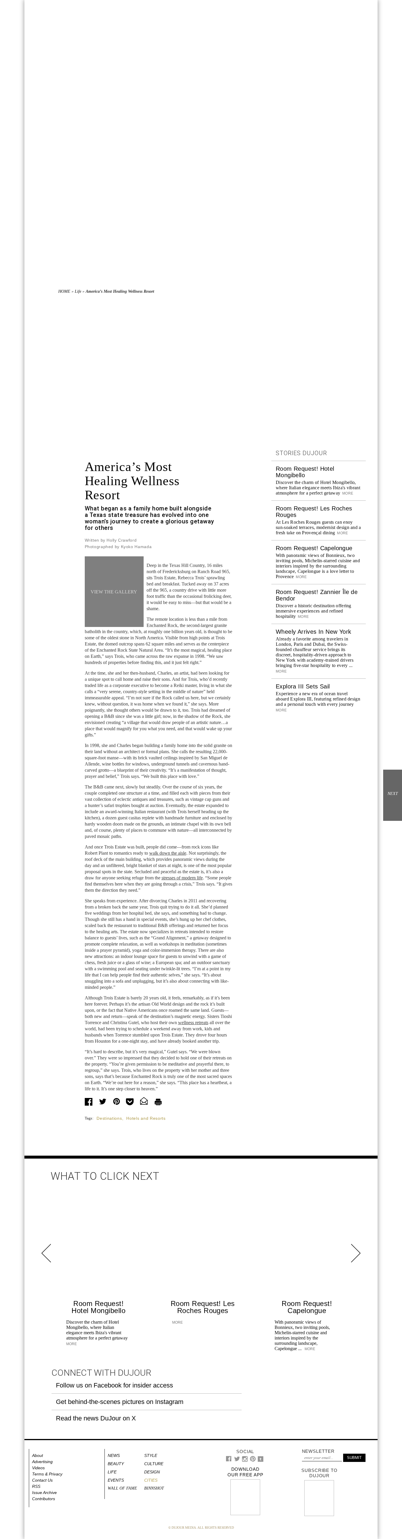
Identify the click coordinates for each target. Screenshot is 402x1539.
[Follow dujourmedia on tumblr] (261, 1460)
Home (64, 291)
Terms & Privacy (47, 1474)
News (114, 1455)
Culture (153, 1463)
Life (78, 291)
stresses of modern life (182, 877)
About (37, 1455)
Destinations (109, 1118)
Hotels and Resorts (146, 1118)
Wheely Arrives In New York (313, 631)
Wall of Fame (122, 1488)
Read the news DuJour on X (96, 1418)
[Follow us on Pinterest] (252, 1460)
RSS (36, 1486)
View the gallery (114, 591)
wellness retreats (193, 1022)
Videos (38, 1467)
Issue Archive (44, 1492)
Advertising (42, 1461)
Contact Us (42, 1480)
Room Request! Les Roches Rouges (203, 1307)
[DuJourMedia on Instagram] (244, 1460)
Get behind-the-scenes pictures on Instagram (119, 1401)
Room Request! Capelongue (314, 548)
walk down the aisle (167, 853)
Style (150, 1455)
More (347, 493)
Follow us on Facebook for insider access (114, 1385)
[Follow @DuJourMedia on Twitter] (237, 1460)
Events (116, 1480)
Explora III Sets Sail (303, 686)
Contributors (43, 1498)
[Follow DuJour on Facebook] (229, 1460)
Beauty (116, 1463)
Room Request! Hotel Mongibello (98, 1307)
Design (152, 1472)
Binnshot (154, 1488)
